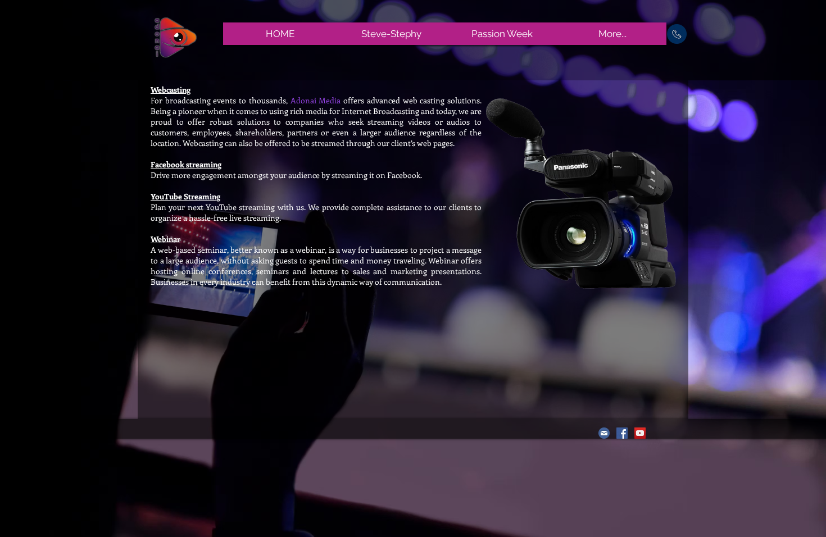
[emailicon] (604, 433)
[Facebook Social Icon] (622, 433)
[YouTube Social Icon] (640, 433)
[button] (676, 34)
